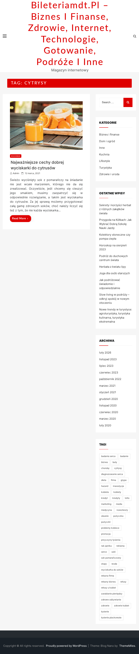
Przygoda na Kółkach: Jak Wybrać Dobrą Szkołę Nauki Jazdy (115, 224)
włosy (123, 581)
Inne (102, 147)
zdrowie (105, 605)
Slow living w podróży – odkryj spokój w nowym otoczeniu (114, 298)
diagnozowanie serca (112, 474)
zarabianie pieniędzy (111, 593)
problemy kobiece (110, 527)
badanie (124, 456)
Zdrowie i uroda (109, 174)
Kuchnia (15, 156)
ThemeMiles (127, 645)
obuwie (105, 516)
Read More (19, 218)
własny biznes (108, 581)
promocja (106, 533)
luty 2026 (105, 352)
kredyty (116, 498)
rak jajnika (106, 545)
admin (16, 173)
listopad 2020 (108, 405)
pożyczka (118, 516)
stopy (104, 563)
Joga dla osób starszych (114, 273)
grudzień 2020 (108, 399)
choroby (105, 468)
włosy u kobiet (108, 587)
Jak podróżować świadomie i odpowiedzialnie (109, 284)
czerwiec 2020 (108, 412)
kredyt (104, 498)
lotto (127, 498)
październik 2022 (110, 379)
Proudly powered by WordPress (66, 645)
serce (104, 551)
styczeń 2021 (107, 392)
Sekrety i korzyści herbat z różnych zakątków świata (115, 209)
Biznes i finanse (109, 134)
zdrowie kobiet (121, 605)
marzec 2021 (107, 385)
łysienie (105, 611)
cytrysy (118, 468)
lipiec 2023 (106, 365)
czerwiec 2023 (108, 372)
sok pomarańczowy (111, 557)
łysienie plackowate (111, 617)
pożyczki (106, 522)
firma (113, 480)
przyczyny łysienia (110, 539)
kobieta (105, 492)
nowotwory (122, 510)
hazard (104, 486)
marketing (106, 504)
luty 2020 (105, 425)
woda (114, 563)
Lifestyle (104, 161)
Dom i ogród (107, 141)
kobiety (117, 492)
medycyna (106, 510)
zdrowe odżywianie (111, 599)
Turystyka (105, 167)
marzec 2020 (107, 418)
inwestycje (118, 486)
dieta (103, 480)
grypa (124, 480)
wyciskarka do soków (112, 569)
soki (113, 551)
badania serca (108, 456)
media (119, 504)
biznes (104, 462)
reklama (120, 545)
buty (115, 462)
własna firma (107, 575)
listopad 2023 (108, 359)
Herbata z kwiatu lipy (112, 266)
